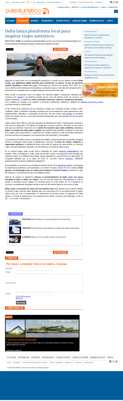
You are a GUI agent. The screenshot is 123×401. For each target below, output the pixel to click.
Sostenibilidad (22, 21)
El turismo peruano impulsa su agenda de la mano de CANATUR (97, 66)
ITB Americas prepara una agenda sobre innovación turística (98, 56)
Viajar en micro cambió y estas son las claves (44, 237)
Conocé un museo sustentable (21, 339)
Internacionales (47, 21)
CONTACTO (98, 2)
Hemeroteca (113, 7)
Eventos (110, 21)
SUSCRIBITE (72, 2)
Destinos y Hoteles (63, 21)
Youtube (117, 2)
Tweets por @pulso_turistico (92, 102)
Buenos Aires (41, 2)
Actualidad (10, 21)
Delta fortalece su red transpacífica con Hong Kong (46, 219)
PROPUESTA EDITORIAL (86, 2)
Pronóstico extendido (53, 2)
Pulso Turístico (27, 11)
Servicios (75, 7)
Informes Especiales (97, 21)
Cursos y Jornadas (56, 362)
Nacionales (35, 21)
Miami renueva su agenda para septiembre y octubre (97, 36)
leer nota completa (14, 350)
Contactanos (88, 362)
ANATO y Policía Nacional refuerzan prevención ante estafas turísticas (99, 46)
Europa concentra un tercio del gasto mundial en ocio (99, 76)
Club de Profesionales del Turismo (34, 362)
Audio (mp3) (19, 298)
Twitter (114, 2)
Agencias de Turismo (80, 21)
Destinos (78, 362)
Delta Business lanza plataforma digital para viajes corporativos (50, 228)
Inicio (7, 2)
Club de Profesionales (89, 7)
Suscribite (16, 362)
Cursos (103, 7)
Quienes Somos (63, 7)
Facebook (111, 2)
